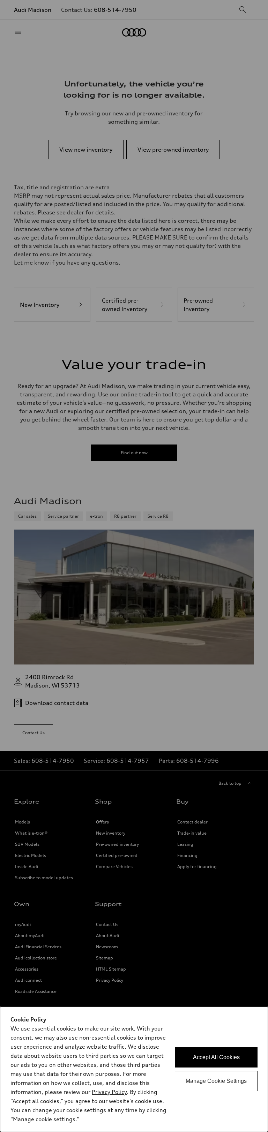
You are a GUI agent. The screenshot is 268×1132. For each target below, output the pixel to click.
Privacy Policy (109, 1091)
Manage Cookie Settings (216, 1081)
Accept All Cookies (216, 1057)
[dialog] (134, 1069)
